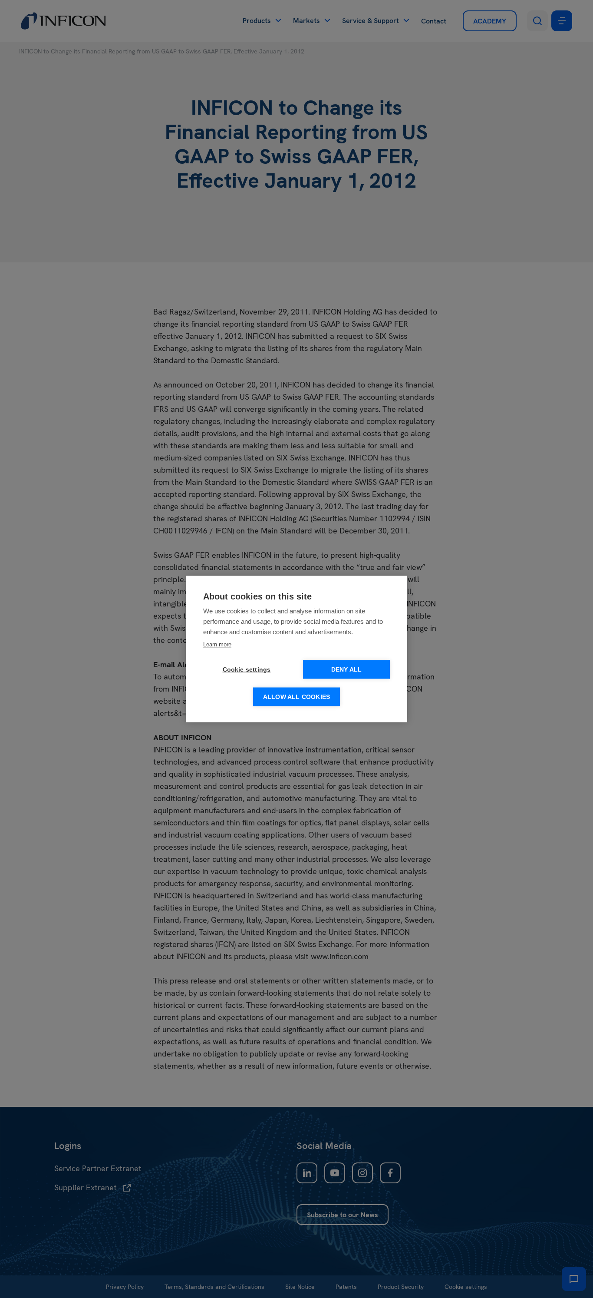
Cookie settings (247, 669)
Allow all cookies (296, 697)
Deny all (346, 669)
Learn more (217, 644)
